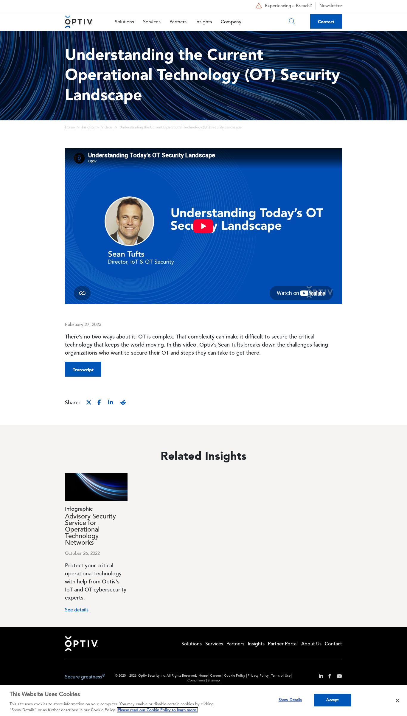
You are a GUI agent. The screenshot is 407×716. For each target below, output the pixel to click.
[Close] (397, 700)
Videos (106, 127)
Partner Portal (283, 644)
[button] (83, 369)
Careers (216, 676)
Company (231, 22)
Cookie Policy (234, 676)
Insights (203, 22)
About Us (311, 644)
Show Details (290, 700)
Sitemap (214, 680)
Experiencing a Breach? (288, 6)
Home (70, 127)
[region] (203, 700)
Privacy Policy (258, 676)
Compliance (196, 680)
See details (76, 610)
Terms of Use (281, 676)
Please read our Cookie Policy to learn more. (157, 710)
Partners (178, 22)
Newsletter (330, 6)
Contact (326, 21)
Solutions (124, 22)
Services (152, 22)
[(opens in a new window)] (318, 677)
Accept (332, 700)
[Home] (78, 21)
